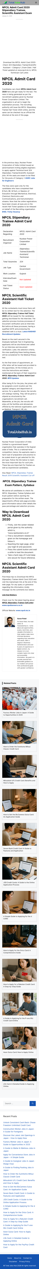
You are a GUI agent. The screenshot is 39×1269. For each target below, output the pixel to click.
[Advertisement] (19, 39)
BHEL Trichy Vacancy (11, 212)
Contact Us (27, 1258)
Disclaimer (13, 1261)
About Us (17, 1258)
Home (9, 1258)
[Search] (33, 1103)
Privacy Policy (24, 1261)
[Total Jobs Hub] (13, 2)
